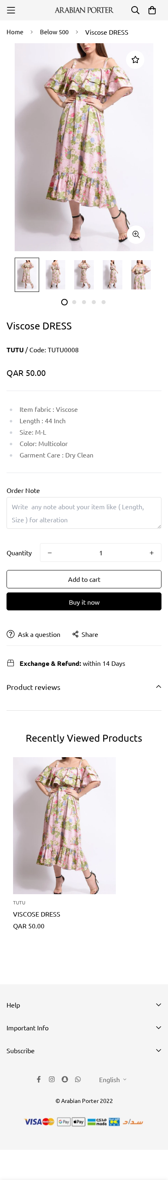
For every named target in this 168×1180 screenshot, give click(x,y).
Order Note (23, 490)
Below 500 (54, 31)
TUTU (15, 349)
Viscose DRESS (36, 914)
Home (15, 31)
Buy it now (84, 602)
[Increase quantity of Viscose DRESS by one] (151, 553)
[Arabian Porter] (84, 10)
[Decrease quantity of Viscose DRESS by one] (49, 553)
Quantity (19, 552)
